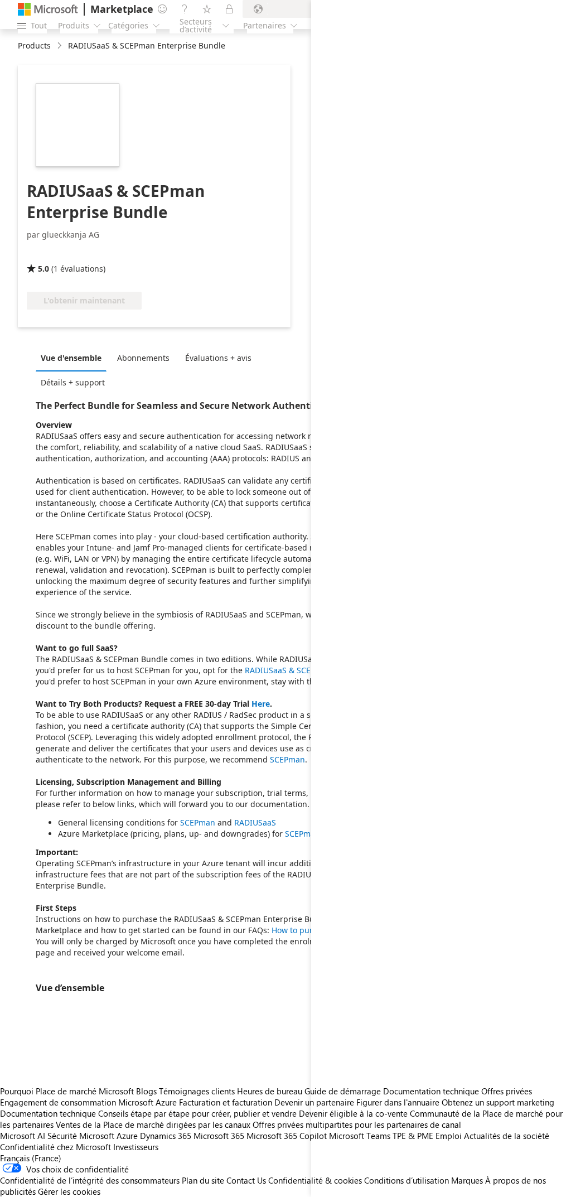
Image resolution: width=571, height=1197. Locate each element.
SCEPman (287, 759)
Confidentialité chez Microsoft (55, 1146)
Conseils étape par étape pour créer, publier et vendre (197, 1113)
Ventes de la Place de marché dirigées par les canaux (153, 1124)
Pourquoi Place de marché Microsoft (67, 1091)
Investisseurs (135, 1146)
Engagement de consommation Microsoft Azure (89, 1102)
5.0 (43, 268)
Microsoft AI (22, 1135)
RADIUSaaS (255, 822)
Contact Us (246, 1180)
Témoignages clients (197, 1091)
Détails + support (73, 382)
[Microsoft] (48, 9)
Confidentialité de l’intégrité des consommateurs (90, 1180)
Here (260, 703)
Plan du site (203, 1180)
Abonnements (143, 358)
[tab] (74, 357)
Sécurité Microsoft (80, 1135)
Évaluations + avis (218, 358)
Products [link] (34, 45)
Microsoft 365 (218, 1135)
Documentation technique (48, 1113)
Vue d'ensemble (71, 358)
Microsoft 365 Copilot (286, 1135)
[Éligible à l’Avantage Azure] (72, 252)
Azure (127, 1135)
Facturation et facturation (225, 1102)
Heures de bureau (269, 1091)
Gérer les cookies (69, 1191)
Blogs (146, 1091)
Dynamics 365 (165, 1135)
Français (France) (30, 1158)
